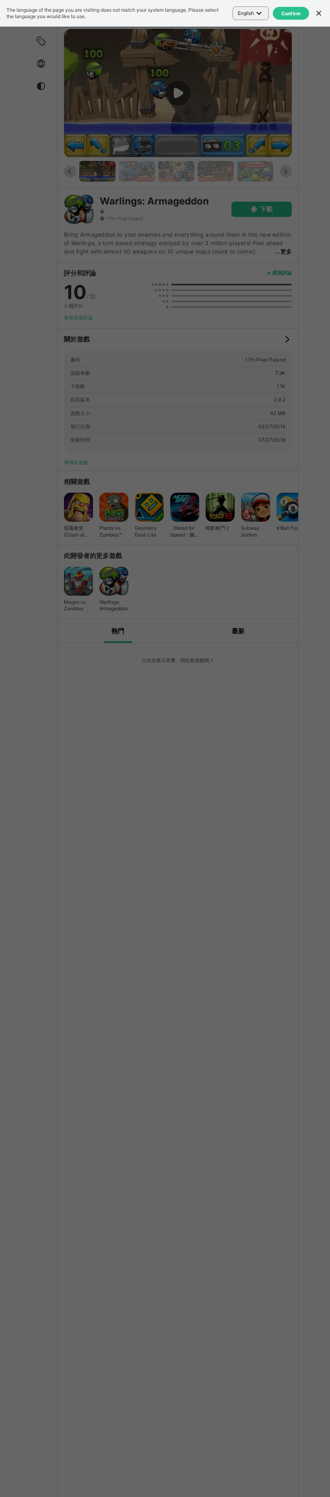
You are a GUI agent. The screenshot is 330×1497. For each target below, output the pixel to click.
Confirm (291, 13)
